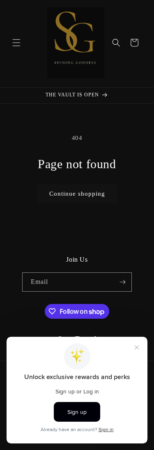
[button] (16, 43)
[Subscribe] (122, 282)
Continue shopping (77, 193)
